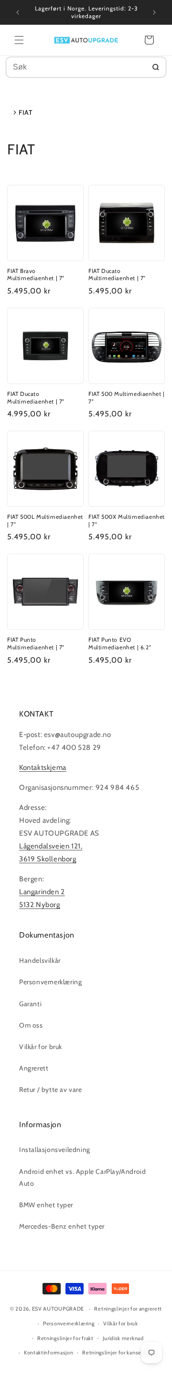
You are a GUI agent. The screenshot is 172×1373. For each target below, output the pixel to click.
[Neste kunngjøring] (154, 12)
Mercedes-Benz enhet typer (62, 1226)
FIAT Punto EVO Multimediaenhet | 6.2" (119, 643)
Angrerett (33, 1068)
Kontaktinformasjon (49, 1352)
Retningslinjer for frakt (65, 1338)
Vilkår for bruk (40, 1046)
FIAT (25, 112)
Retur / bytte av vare (50, 1089)
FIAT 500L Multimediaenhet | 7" (45, 520)
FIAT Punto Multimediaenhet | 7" (35, 643)
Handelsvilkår (40, 960)
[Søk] (155, 67)
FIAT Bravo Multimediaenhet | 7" (35, 274)
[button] (19, 40)
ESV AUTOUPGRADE (58, 1308)
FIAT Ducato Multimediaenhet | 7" (117, 274)
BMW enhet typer (46, 1205)
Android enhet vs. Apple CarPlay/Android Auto (82, 1177)
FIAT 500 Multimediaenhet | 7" (126, 397)
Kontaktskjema (42, 767)
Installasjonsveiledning (54, 1149)
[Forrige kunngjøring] (17, 12)
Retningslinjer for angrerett (128, 1308)
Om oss (31, 1025)
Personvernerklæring (50, 982)
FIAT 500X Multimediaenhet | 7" (126, 520)
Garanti (30, 1003)
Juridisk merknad (123, 1338)
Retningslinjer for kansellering (119, 1352)
